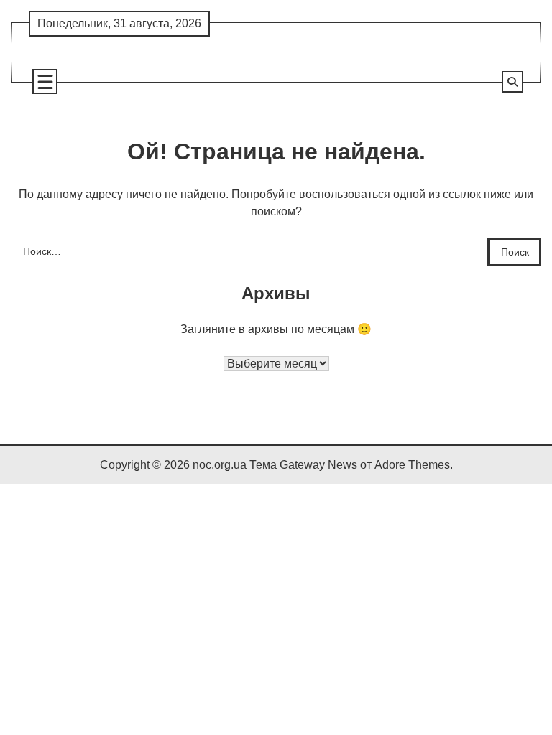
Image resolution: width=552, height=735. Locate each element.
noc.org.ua (220, 465)
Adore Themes (412, 465)
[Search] (512, 82)
